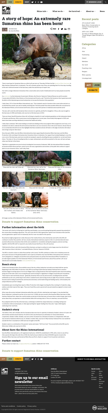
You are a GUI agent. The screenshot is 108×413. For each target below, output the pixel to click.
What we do (57, 11)
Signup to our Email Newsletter (91, 359)
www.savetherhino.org (28, 260)
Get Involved (74, 11)
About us (90, 11)
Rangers (84, 71)
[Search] (105, 2)
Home (93, 371)
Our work (85, 65)
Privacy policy (31, 406)
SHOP (27, 2)
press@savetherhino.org (25, 343)
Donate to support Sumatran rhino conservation (30, 221)
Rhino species (86, 75)
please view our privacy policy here (28, 393)
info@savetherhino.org (21, 373)
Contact (93, 379)
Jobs (92, 373)
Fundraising (85, 55)
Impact (84, 58)
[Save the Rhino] (6, 10)
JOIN (10, 2)
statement (7, 96)
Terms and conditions (8, 406)
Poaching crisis (87, 68)
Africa (84, 48)
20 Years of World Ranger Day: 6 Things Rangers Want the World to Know (93, 35)
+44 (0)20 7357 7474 (21, 371)
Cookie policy (21, 406)
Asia (83, 51)
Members (85, 61)
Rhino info (41, 11)
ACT (3, 2)
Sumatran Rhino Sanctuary (62, 83)
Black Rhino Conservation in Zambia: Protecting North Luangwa (91, 26)
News (102, 11)
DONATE (18, 2)
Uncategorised (86, 78)
